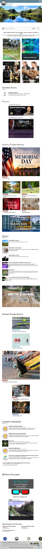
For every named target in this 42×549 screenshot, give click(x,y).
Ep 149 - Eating (14, 136)
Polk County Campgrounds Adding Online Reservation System (23, 455)
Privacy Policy (10, 542)
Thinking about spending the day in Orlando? (21, 399)
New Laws (11, 440)
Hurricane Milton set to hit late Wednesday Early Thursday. (16, 462)
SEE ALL (4, 89)
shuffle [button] (29, 132)
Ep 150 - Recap (14, 135)
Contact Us (16, 542)
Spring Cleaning (26, 212)
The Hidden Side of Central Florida (9, 196)
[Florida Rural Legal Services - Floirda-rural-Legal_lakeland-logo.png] (19, 539)
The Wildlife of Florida (14, 240)
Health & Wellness (16, 346)
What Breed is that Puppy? (15, 247)
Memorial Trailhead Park (14, 448)
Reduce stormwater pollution (15, 426)
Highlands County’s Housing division (17, 433)
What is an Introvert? (18, 348)
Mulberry (10, 4)
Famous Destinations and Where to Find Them (20, 262)
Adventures (6, 194)
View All (31, 118)
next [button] (24, 132)
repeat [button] (27, 132)
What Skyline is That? (14, 255)
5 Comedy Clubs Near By (9, 212)
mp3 (30, 135)
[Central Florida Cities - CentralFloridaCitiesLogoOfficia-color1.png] (7, 539)
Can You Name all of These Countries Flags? (19, 277)
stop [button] (22, 132)
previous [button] (17, 132)
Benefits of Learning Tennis (19, 331)
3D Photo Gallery (16, 500)
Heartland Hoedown (13, 92)
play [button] (19, 132)
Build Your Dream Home (21, 294)
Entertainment (15, 414)
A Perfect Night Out (17, 415)
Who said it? (12, 269)
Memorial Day (6, 178)
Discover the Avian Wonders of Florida (29, 196)
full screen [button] (31, 132)
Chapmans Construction (21, 297)
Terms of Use (4, 542)
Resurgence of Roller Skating (10, 382)
